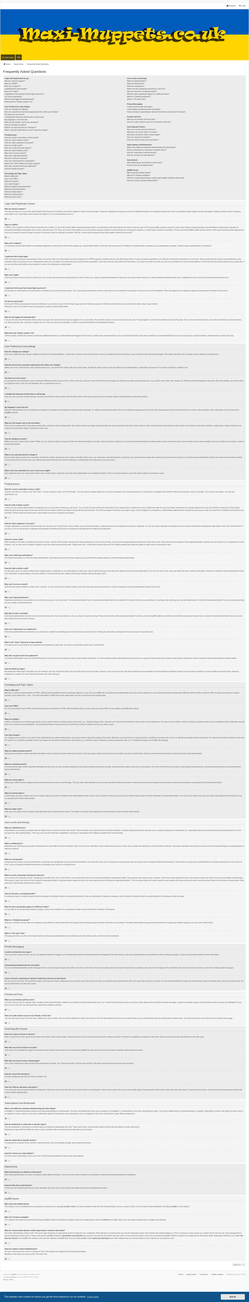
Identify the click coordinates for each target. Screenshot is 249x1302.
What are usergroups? (135, 86)
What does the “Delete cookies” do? (19, 102)
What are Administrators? (137, 81)
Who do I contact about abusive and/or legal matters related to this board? (155, 178)
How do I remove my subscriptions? (141, 155)
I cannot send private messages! (139, 107)
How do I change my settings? (16, 109)
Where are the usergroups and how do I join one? (146, 89)
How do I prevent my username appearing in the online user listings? (31, 112)
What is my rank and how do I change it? (20, 127)
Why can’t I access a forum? (15, 153)
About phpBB (171, 1207)
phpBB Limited (70, 1207)
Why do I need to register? (15, 81)
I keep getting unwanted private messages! (143, 109)
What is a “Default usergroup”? (139, 97)
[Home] (124, 34)
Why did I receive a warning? (16, 158)
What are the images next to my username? (21, 122)
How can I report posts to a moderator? (20, 161)
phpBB (7, 413)
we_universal (11, 1277)
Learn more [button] (93, 1297)
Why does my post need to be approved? (21, 166)
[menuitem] (5, 1279)
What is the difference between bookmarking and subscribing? (151, 147)
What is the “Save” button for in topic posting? (22, 163)
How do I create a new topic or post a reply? (22, 138)
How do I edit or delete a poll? (16, 151)
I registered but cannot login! (16, 89)
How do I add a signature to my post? (19, 143)
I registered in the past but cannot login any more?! (24, 94)
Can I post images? (12, 184)
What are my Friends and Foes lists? (141, 119)
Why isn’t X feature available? (138, 175)
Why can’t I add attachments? (16, 156)
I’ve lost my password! (13, 97)
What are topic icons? (13, 197)
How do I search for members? (139, 137)
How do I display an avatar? (15, 125)
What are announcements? (15, 189)
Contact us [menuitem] (204, 1274)
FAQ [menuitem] (18, 57)
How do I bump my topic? (14, 169)
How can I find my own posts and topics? (143, 140)
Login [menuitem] (243, 6)
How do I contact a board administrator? (142, 181)
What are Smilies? (12, 181)
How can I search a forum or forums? (141, 129)
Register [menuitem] (232, 6)
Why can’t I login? (11, 91)
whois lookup (165, 1233)
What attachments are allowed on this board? (144, 163)
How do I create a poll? (14, 145)
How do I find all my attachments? (140, 165)
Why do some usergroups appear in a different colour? (148, 94)
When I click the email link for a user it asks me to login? (26, 130)
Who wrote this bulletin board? (139, 173)
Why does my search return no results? (142, 132)
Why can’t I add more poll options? (18, 148)
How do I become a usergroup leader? (142, 91)
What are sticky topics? (13, 192)
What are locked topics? (14, 194)
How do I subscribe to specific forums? (142, 153)
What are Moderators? (135, 84)
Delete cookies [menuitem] (217, 1274)
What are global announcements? (18, 187)
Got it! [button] (233, 1297)
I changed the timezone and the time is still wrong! (24, 117)
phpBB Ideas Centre (110, 1220)
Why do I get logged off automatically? (19, 99)
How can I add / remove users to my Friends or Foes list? (149, 122)
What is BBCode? (11, 176)
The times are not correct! (14, 114)
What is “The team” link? (136, 99)
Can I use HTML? (11, 179)
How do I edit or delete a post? (16, 140)
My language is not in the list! (16, 120)
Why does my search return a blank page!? (143, 135)
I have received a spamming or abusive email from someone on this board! (156, 112)
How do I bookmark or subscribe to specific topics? (146, 150)
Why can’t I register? (12, 86)
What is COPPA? (11, 84)
